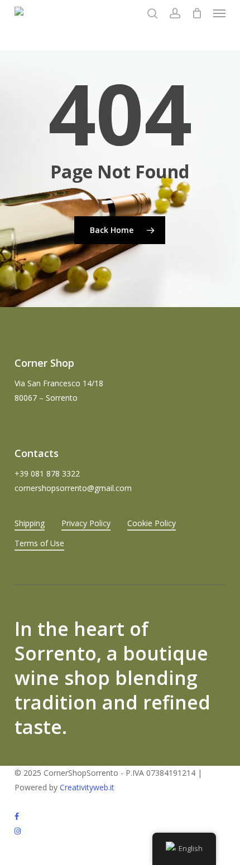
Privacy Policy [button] (86, 523)
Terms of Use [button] (39, 543)
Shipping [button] (30, 523)
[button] (219, 13)
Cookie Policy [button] (151, 523)
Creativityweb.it (87, 787)
